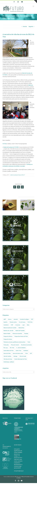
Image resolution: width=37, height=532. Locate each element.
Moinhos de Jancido (8, 330)
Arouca (9, 319)
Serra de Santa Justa (18, 353)
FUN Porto (30, 322)
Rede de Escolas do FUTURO (11, 147)
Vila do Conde (22, 356)
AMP (5, 319)
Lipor (23, 325)
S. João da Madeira (21, 347)
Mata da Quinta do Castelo (10, 327)
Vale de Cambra (7, 356)
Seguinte (31, 26)
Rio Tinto (12, 347)
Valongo (15, 356)
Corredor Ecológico (24, 319)
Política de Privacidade (25, 476)
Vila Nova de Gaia (8, 359)
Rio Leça (6, 347)
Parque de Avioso (8, 339)
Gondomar (6, 325)
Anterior (25, 26)
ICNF (12, 325)
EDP (32, 319)
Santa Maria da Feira (9, 350)
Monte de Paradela (20, 330)
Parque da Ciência (8, 336)
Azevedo (16, 319)
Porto (29, 342)
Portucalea (6, 345)
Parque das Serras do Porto (21, 336)
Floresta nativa (13, 322)
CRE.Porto (17, 476)
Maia (28, 325)
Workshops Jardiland (9, 362)
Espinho (5, 322)
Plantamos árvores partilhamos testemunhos (14, 342)
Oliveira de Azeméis (17, 333)
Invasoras (17, 325)
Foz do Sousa (22, 322)
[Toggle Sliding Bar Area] (35, 1)
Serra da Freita (7, 353)
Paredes (26, 333)
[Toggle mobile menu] (33, 6)
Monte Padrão (7, 333)
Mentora (30, 85)
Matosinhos (21, 327)
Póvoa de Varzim (15, 345)
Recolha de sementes (26, 345)
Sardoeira (25, 350)
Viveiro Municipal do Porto (20, 359)
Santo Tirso (18, 350)
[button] (4, 205)
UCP (31, 353)
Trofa (26, 353)
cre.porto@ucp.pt (18, 471)
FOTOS (4, 143)
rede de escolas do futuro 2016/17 (17, 175)
